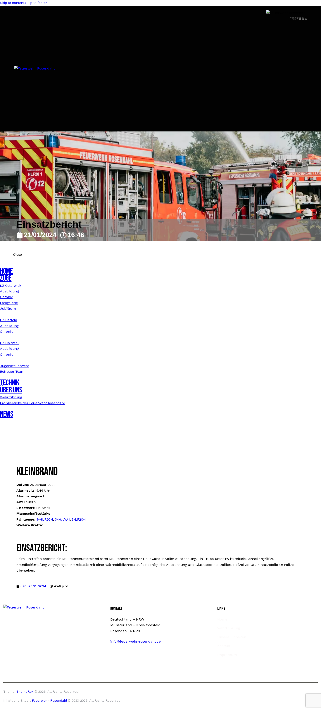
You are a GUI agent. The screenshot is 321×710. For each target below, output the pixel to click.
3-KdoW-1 (62, 519)
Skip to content (12, 3)
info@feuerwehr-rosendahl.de (135, 641)
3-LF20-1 (79, 519)
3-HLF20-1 (44, 519)
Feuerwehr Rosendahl (49, 701)
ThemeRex (24, 692)
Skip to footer (36, 3)
